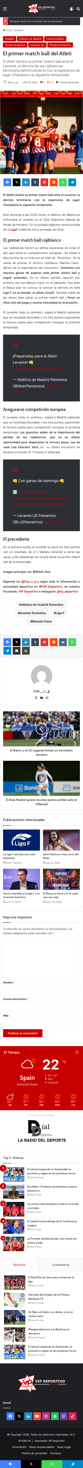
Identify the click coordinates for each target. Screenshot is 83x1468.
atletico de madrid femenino (42, 605)
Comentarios (61, 1265)
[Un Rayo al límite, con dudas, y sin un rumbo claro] (14, 1317)
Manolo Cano (42, 621)
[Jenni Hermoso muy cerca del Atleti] (61, 840)
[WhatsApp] (63, 182)
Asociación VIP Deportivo (50, 1440)
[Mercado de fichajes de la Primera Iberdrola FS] (14, 1300)
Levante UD (37, 45)
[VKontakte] (63, 642)
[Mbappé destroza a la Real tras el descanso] (14, 1334)
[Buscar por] (78, 10)
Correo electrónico (15, 999)
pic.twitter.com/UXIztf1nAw (36, 368)
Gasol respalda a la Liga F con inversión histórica (21, 895)
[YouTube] (41, 698)
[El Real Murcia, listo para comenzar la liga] (14, 1282)
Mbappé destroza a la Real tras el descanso (36, 21)
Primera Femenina (60, 45)
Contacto (55, 1453)
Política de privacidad (34, 1453)
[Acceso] (71, 10)
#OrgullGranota (26, 498)
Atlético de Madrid (30, 38)
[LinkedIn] (26, 182)
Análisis (18, 30)
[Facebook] (7, 182)
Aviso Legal (64, 1447)
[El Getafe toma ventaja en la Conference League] (13, 1226)
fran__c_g (13, 82)
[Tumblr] (35, 182)
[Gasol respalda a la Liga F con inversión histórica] (21, 879)
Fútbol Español (55, 38)
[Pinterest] (44, 182)
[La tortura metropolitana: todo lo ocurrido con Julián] (13, 1209)
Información (19, 1447)
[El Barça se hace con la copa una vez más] (61, 879)
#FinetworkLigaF (54, 498)
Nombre (9, 982)
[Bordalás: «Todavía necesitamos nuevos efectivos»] (13, 1192)
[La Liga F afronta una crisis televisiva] (21, 840)
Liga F (60, 613)
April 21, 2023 (56, 522)
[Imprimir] (26, 651)
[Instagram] (47, 698)
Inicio (8, 30)
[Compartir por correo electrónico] (16, 651)
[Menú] (5, 10)
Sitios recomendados (41, 1447)
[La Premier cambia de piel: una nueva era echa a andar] (13, 1244)
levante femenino (33, 613)
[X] (16, 182)
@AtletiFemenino (33, 492)
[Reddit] (54, 182)
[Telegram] (72, 182)
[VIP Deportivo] (41, 8)
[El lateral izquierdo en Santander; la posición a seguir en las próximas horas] (13, 1174)
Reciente (19, 1265)
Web (5, 1015)
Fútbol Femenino (15, 45)
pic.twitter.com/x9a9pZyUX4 (38, 504)
